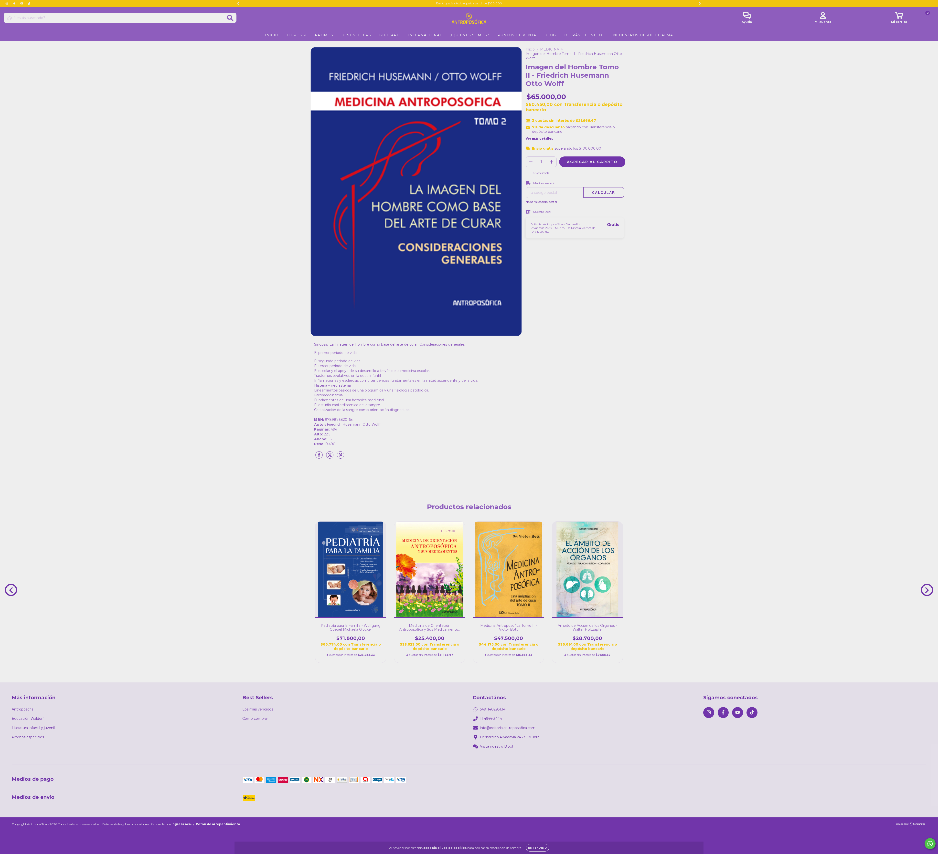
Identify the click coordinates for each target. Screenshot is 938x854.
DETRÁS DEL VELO (583, 35)
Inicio (530, 49)
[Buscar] (230, 18)
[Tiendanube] (911, 824)
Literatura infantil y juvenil (33, 728)
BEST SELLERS (356, 35)
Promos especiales (28, 737)
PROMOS (324, 35)
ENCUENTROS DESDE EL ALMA (641, 35)
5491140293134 (492, 709)
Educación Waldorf (28, 718)
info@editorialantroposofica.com (507, 728)
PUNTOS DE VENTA (517, 35)
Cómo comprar (255, 718)
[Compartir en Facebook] (319, 457)
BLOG (550, 35)
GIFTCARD (389, 35)
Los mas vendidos (257, 709)
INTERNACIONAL (425, 35)
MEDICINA (549, 49)
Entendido (537, 847)
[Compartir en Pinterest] (340, 457)
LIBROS (295, 35)
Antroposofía (22, 709)
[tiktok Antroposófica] (29, 3)
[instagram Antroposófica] (7, 3)
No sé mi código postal (541, 202)
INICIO (271, 35)
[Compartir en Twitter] (330, 457)
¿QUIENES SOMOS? (469, 35)
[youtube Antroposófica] (22, 3)
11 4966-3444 (491, 718)
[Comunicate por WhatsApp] (930, 843)
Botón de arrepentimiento (218, 824)
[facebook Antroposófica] (14, 3)
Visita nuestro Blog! (496, 746)
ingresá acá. (181, 824)
